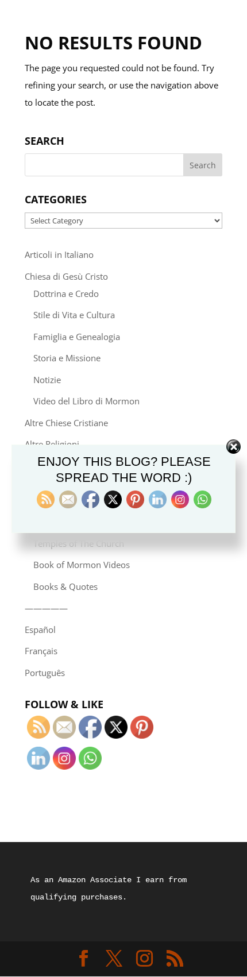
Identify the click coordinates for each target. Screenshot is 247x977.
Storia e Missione (67, 358)
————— (46, 607)
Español (40, 629)
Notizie (47, 379)
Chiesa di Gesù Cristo (66, 276)
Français (41, 651)
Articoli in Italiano (59, 254)
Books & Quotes (65, 586)
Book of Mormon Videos (81, 564)
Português (45, 672)
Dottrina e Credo (66, 293)
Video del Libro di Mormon (86, 401)
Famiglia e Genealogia (76, 336)
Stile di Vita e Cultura (74, 314)
